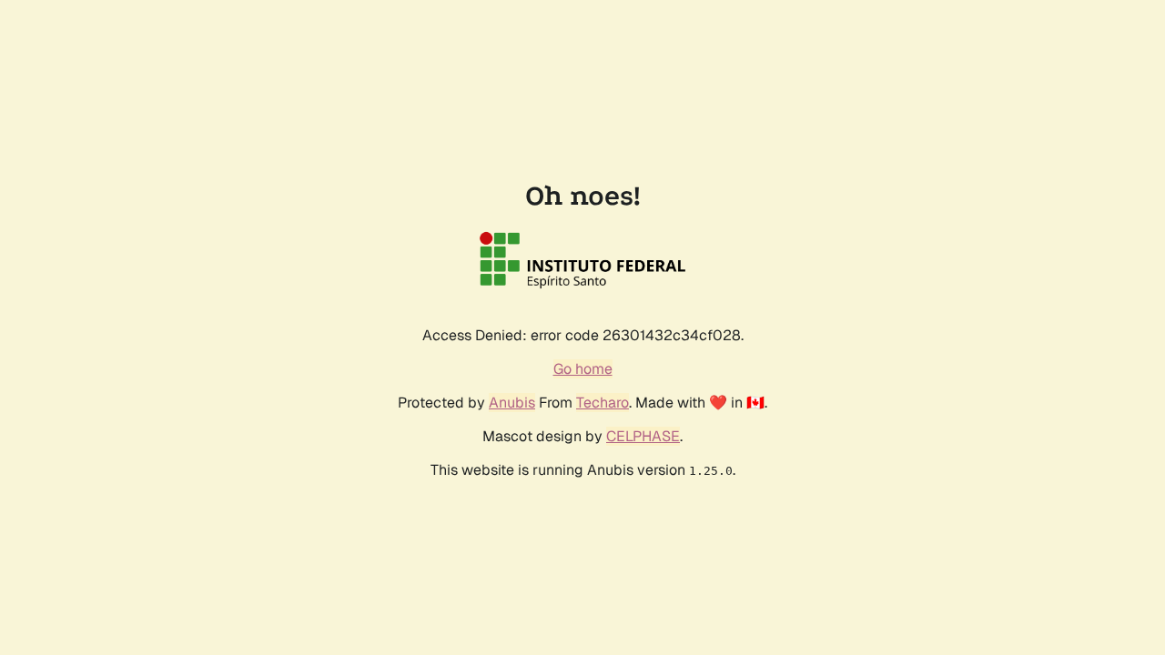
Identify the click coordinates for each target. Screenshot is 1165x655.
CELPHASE (643, 436)
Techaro (602, 402)
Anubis (512, 402)
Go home (583, 368)
